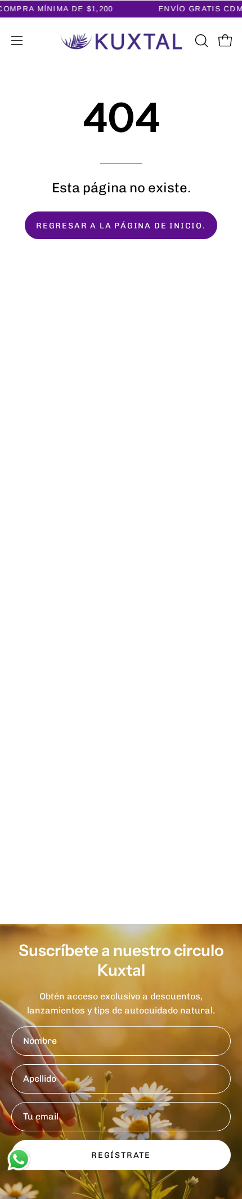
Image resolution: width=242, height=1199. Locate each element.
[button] (200, 41)
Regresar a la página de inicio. (121, 226)
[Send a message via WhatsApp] (19, 1159)
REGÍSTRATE (121, 1155)
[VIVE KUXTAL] (121, 41)
